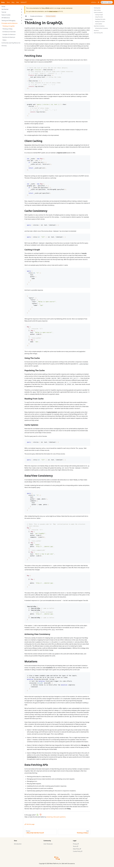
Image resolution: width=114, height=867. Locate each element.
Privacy (75, 844)
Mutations (96, 30)
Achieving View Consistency (101, 28)
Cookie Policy (77, 851)
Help (17, 2)
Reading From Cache (100, 21)
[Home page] (26, 16)
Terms (75, 846)
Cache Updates (98, 23)
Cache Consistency (98, 12)
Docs (8, 2)
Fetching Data (97, 8)
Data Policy (76, 849)
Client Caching (97, 10)
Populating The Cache (100, 19)
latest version (53, 11)
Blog (13, 2)
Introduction (17, 844)
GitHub (23, 2)
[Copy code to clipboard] (88, 66)
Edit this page (30, 824)
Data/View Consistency (99, 26)
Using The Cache (99, 17)
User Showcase (48, 844)
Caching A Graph (99, 14)
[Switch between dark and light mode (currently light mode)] (98, 2)
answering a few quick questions (56, 817)
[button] (12, 9)
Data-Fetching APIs (98, 32)
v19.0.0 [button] (93, 2)
